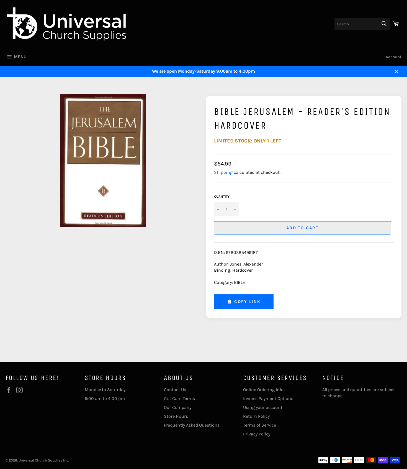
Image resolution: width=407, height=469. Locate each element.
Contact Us (175, 389)
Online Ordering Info (263, 389)
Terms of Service (259, 425)
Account (393, 56)
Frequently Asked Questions (192, 425)
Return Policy (256, 416)
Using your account (262, 407)
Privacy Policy (256, 434)
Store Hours (176, 416)
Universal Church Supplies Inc (43, 460)
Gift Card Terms (179, 398)
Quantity (222, 196)
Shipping (223, 172)
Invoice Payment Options (268, 398)
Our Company (177, 407)
